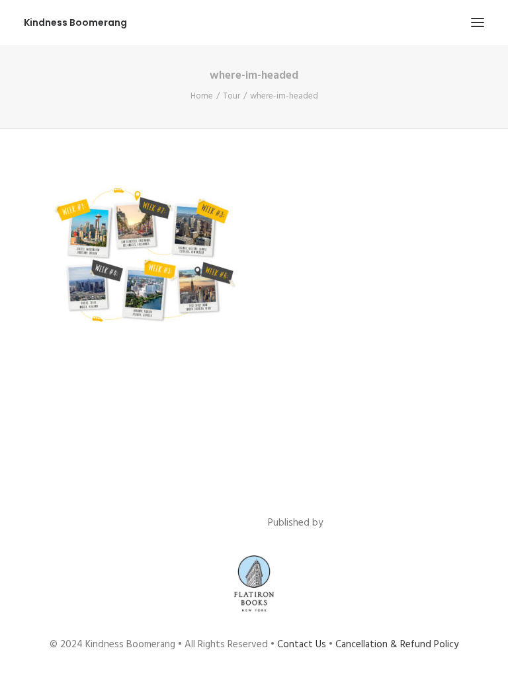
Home (201, 96)
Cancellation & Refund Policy (396, 645)
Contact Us (301, 645)
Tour (231, 96)
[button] (477, 22)
